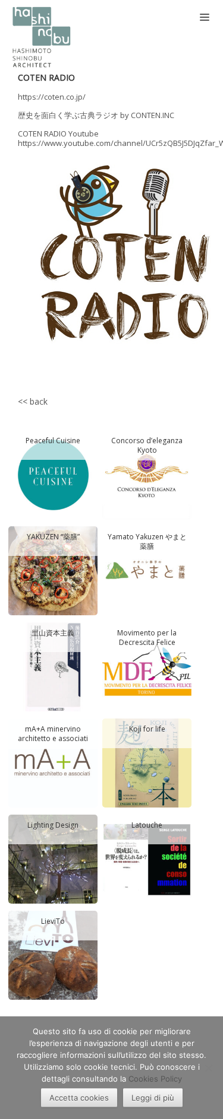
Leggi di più (152, 1097)
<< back (33, 401)
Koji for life (147, 729)
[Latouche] (146, 857)
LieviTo (53, 921)
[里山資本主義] (53, 665)
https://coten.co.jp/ (52, 96)
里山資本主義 (53, 633)
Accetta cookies (79, 1097)
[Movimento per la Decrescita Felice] (146, 665)
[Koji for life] (146, 761)
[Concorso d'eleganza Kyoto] (146, 473)
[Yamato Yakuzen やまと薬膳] (146, 569)
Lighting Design (52, 825)
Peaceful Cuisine (53, 441)
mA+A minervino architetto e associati (53, 733)
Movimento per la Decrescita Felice (147, 637)
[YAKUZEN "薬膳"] (53, 569)
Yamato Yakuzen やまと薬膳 (147, 541)
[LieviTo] (53, 954)
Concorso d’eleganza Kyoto (147, 445)
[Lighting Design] (53, 857)
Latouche (146, 825)
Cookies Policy (155, 1078)
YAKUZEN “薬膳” (53, 537)
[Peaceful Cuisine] (53, 473)
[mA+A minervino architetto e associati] (53, 761)
